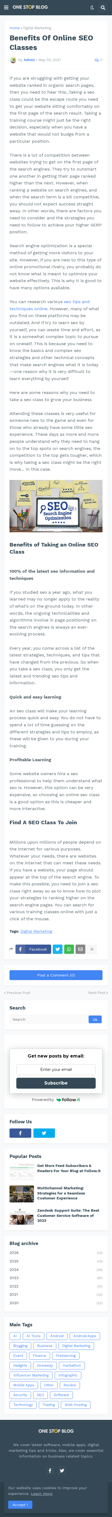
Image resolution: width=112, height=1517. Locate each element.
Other (49, 1385)
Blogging (20, 1346)
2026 (56, 1252)
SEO (40, 1395)
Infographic (67, 1375)
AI (15, 1336)
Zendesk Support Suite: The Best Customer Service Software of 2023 (68, 1215)
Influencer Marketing (31, 1375)
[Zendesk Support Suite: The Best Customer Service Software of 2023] (22, 1216)
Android (57, 1336)
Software (61, 1395)
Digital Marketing (37, 28)
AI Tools (34, 1336)
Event (18, 1356)
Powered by (43, 1099)
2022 (56, 1286)
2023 (56, 1278)
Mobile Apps (23, 1385)
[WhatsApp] (69, 949)
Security (20, 1395)
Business (44, 1346)
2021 (56, 1294)
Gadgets (20, 1365)
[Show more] (92, 949)
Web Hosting (76, 1405)
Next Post (96, 993)
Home (15, 28)
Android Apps (84, 1336)
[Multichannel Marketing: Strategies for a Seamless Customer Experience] (22, 1193)
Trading (49, 1405)
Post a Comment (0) (56, 975)
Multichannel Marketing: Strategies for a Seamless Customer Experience (61, 1193)
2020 (56, 1303)
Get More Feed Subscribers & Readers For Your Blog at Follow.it (69, 1168)
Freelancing (66, 1356)
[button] (6, 8)
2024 (56, 1269)
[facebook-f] (20, 1133)
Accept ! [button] (20, 1505)
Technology (23, 1405)
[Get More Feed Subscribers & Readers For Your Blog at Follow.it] (22, 1171)
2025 (56, 1261)
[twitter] (44, 1133)
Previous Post (18, 993)
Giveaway (45, 1365)
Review (70, 1385)
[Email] (80, 949)
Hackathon (72, 1365)
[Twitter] (58, 949)
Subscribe (56, 1083)
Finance (39, 1356)
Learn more (41, 1493)
